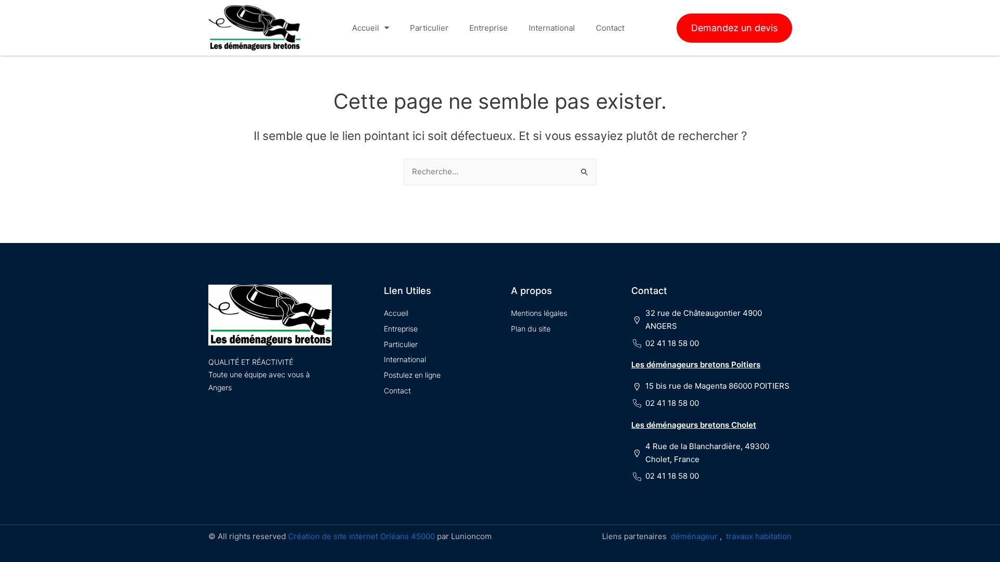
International (552, 28)
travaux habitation (759, 536)
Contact (610, 28)
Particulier (429, 28)
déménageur (694, 536)
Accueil (365, 28)
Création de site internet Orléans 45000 (361, 536)
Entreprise (488, 28)
